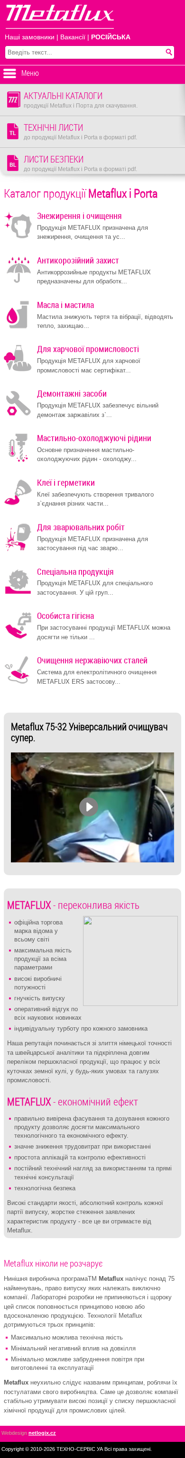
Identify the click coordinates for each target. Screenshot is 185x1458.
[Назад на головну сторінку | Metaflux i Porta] (57, 18)
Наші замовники (30, 37)
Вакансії (72, 37)
